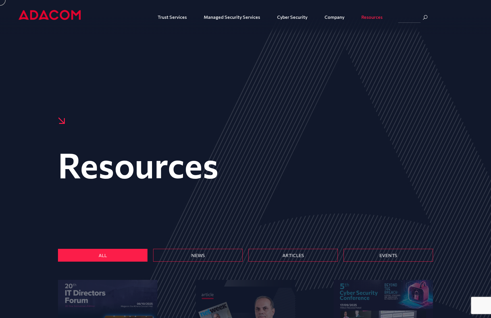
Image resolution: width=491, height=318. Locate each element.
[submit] (425, 17)
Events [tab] (388, 255)
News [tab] (198, 255)
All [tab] (103, 255)
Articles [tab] (293, 255)
